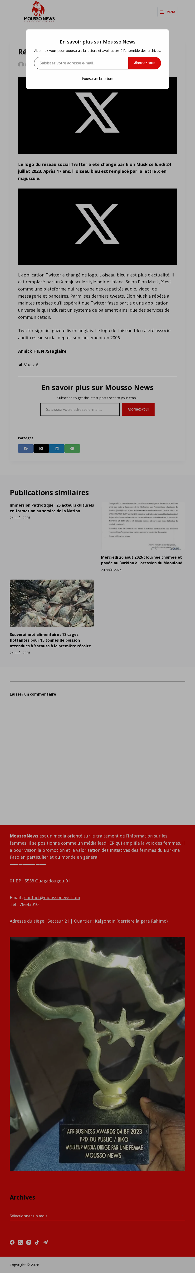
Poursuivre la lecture (97, 78)
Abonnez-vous (144, 63)
